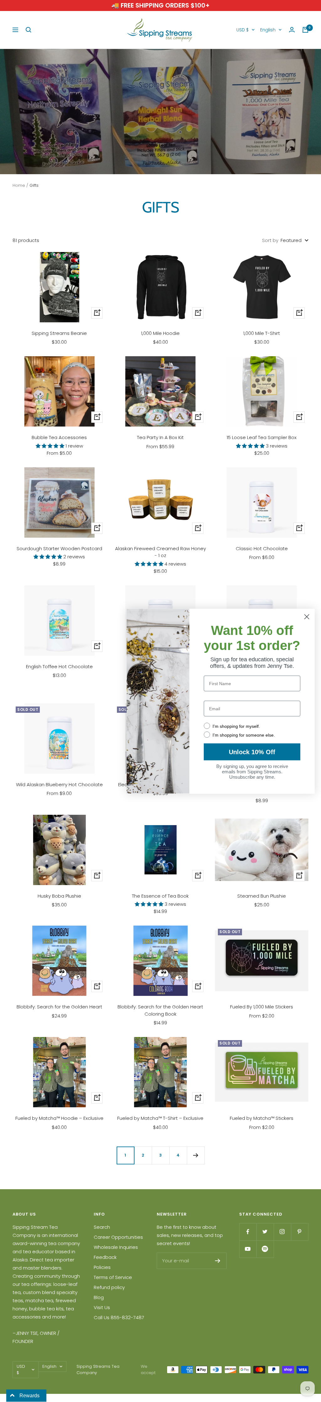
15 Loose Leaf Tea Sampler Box (262, 437)
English (268, 30)
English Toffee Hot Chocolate (59, 666)
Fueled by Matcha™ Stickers (261, 1118)
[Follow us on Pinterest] (299, 1231)
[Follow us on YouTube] (247, 1249)
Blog (99, 1297)
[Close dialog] (306, 616)
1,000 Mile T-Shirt (261, 333)
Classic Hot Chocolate (262, 548)
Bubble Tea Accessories (59, 437)
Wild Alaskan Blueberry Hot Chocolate (59, 784)
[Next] (195, 1155)
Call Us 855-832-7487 (119, 1317)
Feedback (105, 1257)
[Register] (217, 1261)
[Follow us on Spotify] (265, 1249)
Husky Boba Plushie (59, 896)
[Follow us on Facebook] (247, 1231)
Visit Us (102, 1307)
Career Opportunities (118, 1237)
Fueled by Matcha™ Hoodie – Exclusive (59, 1118)
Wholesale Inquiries (116, 1247)
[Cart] (305, 30)
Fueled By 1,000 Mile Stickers (261, 1006)
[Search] (28, 30)
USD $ (242, 30)
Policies (102, 1267)
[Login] (292, 30)
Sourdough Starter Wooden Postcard (59, 548)
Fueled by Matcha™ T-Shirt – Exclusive (160, 1118)
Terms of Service (113, 1277)
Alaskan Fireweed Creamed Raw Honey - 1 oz (160, 552)
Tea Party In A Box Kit (160, 437)
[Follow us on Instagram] (282, 1231)
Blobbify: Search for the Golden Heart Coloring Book (160, 1010)
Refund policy (109, 1287)
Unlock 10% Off (252, 751)
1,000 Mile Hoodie (160, 333)
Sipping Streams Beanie (59, 333)
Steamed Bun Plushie (261, 896)
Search (102, 1227)
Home (19, 185)
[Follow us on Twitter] (265, 1231)
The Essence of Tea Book (160, 896)
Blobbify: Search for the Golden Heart (59, 1006)
